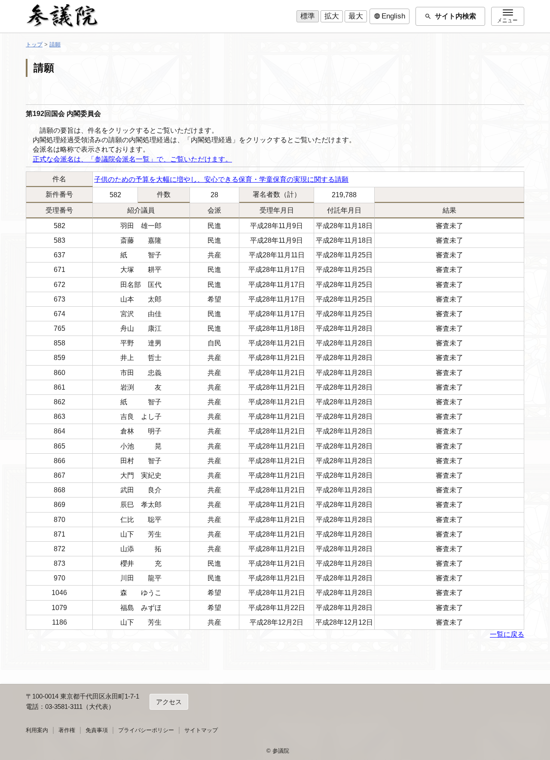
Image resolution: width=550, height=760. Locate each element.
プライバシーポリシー (146, 730)
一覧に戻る (507, 634)
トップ (34, 44)
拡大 (331, 16)
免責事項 (97, 730)
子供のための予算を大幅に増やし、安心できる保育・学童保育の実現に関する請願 (221, 179)
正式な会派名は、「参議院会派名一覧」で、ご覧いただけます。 (132, 159)
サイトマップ (201, 730)
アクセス (169, 701)
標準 (307, 16)
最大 (355, 16)
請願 (55, 44)
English (389, 16)
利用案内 (37, 730)
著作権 (66, 730)
